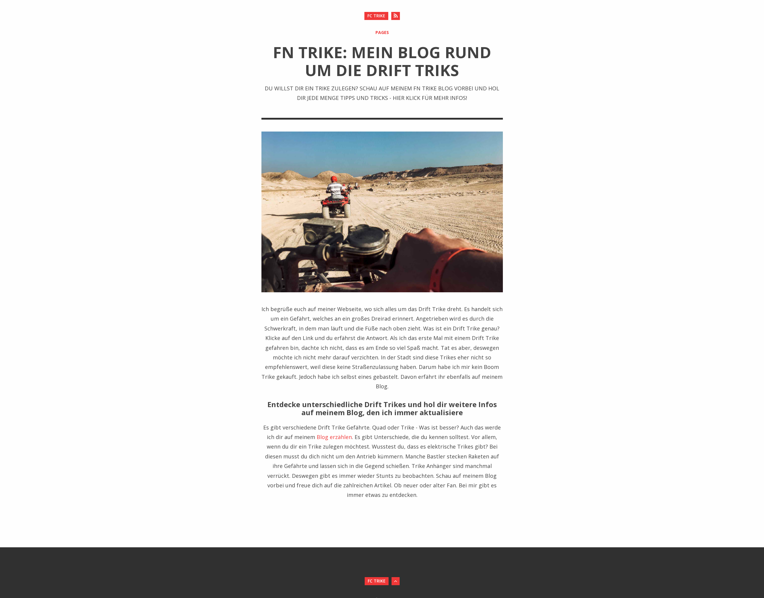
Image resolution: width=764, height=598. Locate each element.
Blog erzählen (334, 437)
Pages (382, 32)
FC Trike (376, 15)
